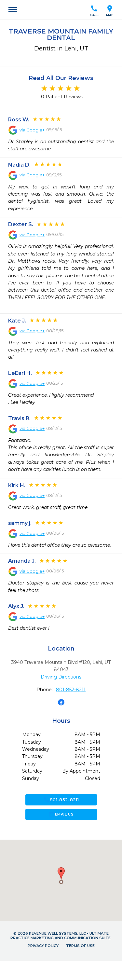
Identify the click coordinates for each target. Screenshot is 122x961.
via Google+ (32, 129)
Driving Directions (61, 677)
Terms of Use (80, 945)
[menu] (13, 10)
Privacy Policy (43, 945)
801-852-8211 (71, 690)
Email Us (61, 814)
